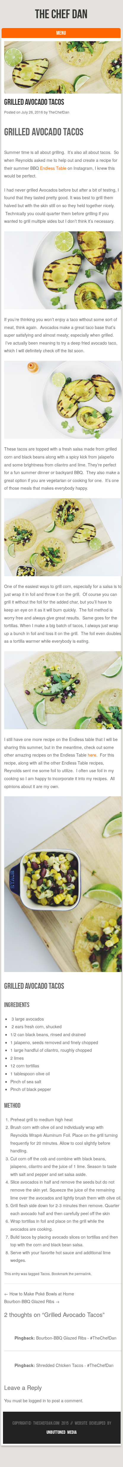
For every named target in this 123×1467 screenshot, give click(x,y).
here (92, 755)
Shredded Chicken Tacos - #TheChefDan (75, 1365)
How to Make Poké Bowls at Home (39, 1294)
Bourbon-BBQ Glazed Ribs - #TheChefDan (76, 1338)
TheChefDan (59, 111)
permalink (83, 1273)
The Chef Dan (61, 14)
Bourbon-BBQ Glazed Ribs (32, 1301)
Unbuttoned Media (62, 1432)
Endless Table (53, 168)
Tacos (45, 1273)
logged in (37, 1400)
